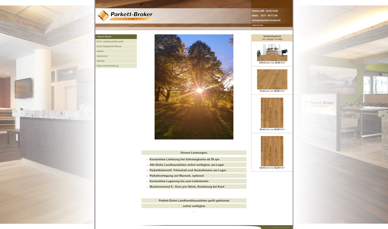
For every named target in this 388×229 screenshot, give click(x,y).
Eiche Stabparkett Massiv (109, 46)
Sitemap (100, 61)
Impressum (257, 25)
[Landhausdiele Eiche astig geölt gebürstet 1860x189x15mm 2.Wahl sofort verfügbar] (272, 165)
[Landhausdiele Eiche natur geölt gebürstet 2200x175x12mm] (272, 89)
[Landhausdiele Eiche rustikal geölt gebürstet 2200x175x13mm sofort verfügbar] (272, 127)
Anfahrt (100, 51)
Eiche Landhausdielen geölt (110, 41)
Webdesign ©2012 (281, 227)
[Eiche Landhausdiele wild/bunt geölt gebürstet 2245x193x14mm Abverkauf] (272, 60)
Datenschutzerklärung (107, 65)
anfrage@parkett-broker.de (266, 20)
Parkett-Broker (104, 36)
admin (267, 25)
